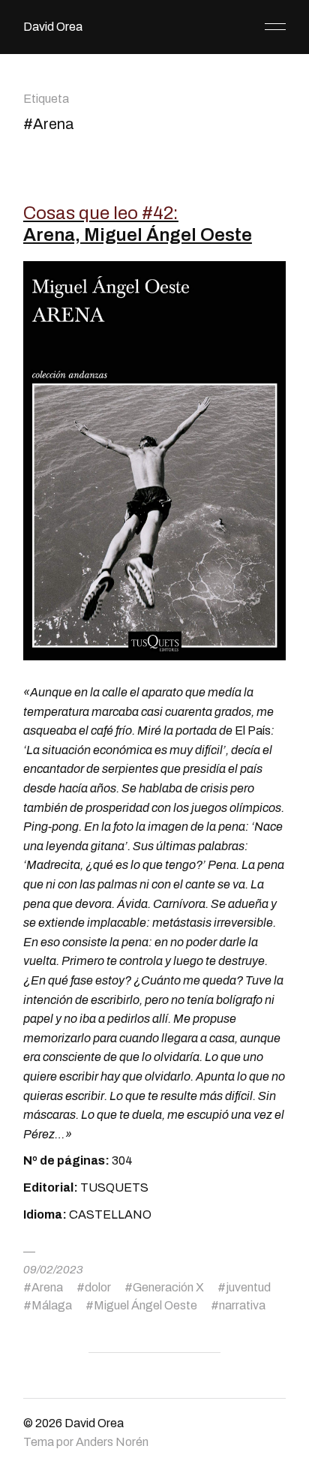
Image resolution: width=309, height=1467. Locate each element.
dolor (98, 1287)
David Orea (52, 26)
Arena (47, 1287)
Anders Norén (112, 1441)
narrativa (242, 1305)
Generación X (168, 1287)
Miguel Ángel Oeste (145, 1305)
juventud (248, 1287)
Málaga (52, 1305)
